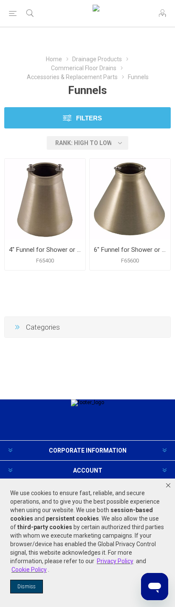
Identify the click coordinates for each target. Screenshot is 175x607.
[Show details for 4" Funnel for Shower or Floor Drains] (45, 199)
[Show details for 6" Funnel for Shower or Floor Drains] (130, 199)
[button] (168, 485)
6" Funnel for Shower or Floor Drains (130, 250)
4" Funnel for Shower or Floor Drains (45, 250)
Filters (89, 118)
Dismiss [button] (26, 587)
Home (54, 59)
